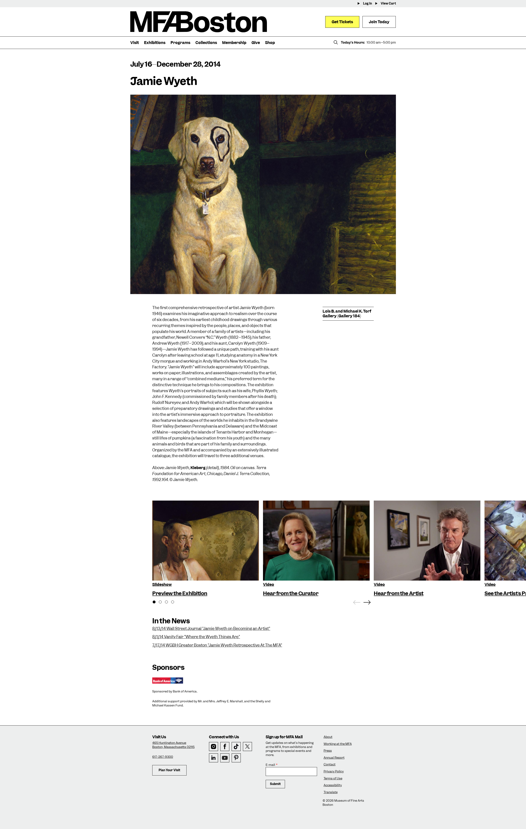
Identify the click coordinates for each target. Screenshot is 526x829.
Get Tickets (342, 21)
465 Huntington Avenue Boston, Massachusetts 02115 (173, 745)
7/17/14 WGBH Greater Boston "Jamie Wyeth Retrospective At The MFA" (217, 645)
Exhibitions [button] (154, 42)
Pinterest (236, 758)
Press (328, 751)
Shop (270, 42)
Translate (331, 792)
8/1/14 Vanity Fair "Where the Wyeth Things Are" (196, 636)
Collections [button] (206, 42)
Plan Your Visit (169, 770)
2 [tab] (162, 603)
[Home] (198, 21)
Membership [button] (234, 42)
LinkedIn (213, 758)
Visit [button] (134, 42)
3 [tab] (169, 603)
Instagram (213, 746)
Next (367, 601)
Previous (357, 601)
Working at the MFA (338, 744)
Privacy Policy (334, 771)
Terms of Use (333, 778)
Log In (367, 4)
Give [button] (255, 42)
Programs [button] (180, 42)
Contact (330, 764)
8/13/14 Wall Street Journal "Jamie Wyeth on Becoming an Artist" (211, 628)
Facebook (225, 746)
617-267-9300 (162, 757)
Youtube (225, 758)
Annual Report (334, 758)
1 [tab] (156, 603)
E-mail (270, 765)
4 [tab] (175, 603)
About (328, 737)
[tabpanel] (205, 549)
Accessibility (333, 785)
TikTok (236, 746)
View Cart (388, 4)
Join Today (379, 21)
